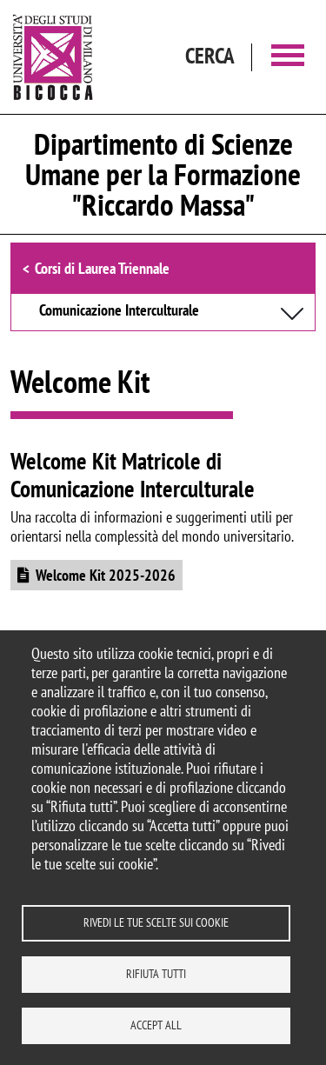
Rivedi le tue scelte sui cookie (156, 922)
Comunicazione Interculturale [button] (119, 311)
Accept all (156, 1025)
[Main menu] (288, 57)
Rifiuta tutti (156, 974)
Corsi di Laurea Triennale (102, 268)
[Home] (53, 57)
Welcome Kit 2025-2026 (106, 575)
